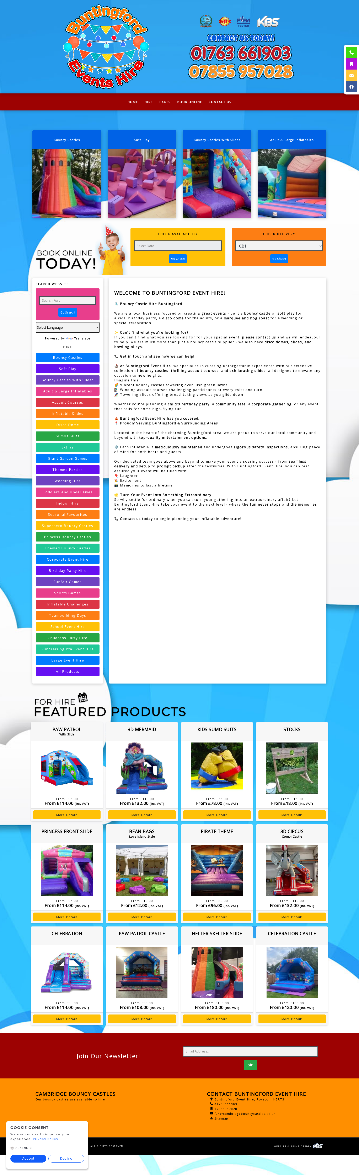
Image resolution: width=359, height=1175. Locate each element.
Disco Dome (67, 425)
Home (134, 103)
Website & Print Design (293, 1146)
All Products (67, 671)
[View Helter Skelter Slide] (217, 972)
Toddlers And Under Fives (68, 492)
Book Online (189, 102)
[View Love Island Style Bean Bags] (142, 870)
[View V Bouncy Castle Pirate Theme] (217, 870)
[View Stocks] (292, 768)
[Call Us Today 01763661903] (241, 52)
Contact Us (220, 102)
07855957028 (225, 1109)
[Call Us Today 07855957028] (241, 71)
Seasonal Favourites (67, 514)
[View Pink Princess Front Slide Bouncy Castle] (67, 870)
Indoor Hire (67, 503)
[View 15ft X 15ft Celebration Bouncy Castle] (292, 972)
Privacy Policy (45, 1139)
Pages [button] (165, 102)
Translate (82, 338)
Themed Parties (67, 469)
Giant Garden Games (67, 458)
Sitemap (221, 1118)
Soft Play (67, 368)
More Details (67, 815)
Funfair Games (68, 582)
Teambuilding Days (67, 615)
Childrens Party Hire (67, 638)
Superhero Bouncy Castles (67, 525)
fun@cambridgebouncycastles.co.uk (245, 1114)
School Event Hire (67, 626)
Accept (28, 1158)
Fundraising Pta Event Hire (68, 649)
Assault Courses (67, 402)
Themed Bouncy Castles (68, 548)
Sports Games (67, 593)
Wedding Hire (68, 481)
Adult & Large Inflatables (67, 391)
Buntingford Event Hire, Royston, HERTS (249, 1099)
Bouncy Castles (67, 357)
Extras (67, 447)
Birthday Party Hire (68, 570)
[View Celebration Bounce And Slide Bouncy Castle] (67, 972)
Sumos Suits (68, 436)
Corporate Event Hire (68, 559)
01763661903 (225, 1104)
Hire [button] (149, 102)
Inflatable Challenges (68, 604)
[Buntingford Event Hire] (106, 46)
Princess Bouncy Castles (67, 537)
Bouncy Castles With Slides (68, 380)
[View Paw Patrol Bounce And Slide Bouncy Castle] (67, 768)
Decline (66, 1158)
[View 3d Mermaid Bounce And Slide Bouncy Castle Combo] (142, 768)
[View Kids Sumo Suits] (217, 768)
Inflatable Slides (68, 413)
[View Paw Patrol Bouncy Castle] (142, 972)
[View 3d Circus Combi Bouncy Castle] (292, 870)
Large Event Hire (67, 660)
